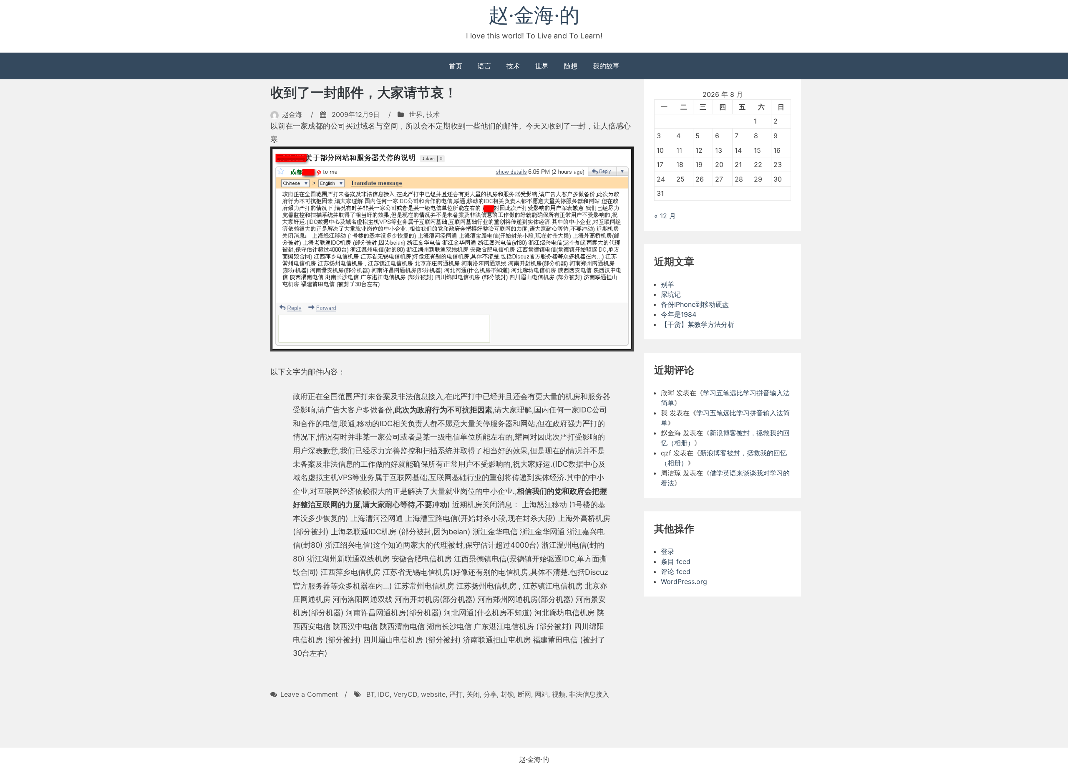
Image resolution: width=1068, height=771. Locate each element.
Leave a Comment (309, 694)
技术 (513, 66)
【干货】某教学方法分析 (697, 324)
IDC (384, 694)
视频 (558, 694)
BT (370, 694)
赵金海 (292, 114)
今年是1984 (678, 314)
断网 (524, 694)
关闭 (473, 694)
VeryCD (405, 694)
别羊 (667, 284)
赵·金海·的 (534, 15)
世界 (542, 66)
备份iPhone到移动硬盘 (695, 304)
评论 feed (675, 571)
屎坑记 (671, 294)
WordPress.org (684, 581)
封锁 (507, 694)
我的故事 (606, 66)
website (433, 694)
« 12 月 (665, 216)
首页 (455, 66)
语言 (484, 66)
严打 (456, 694)
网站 (541, 694)
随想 (570, 66)
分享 (490, 694)
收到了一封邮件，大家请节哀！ (363, 92)
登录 (667, 551)
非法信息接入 (589, 694)
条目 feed (675, 561)
